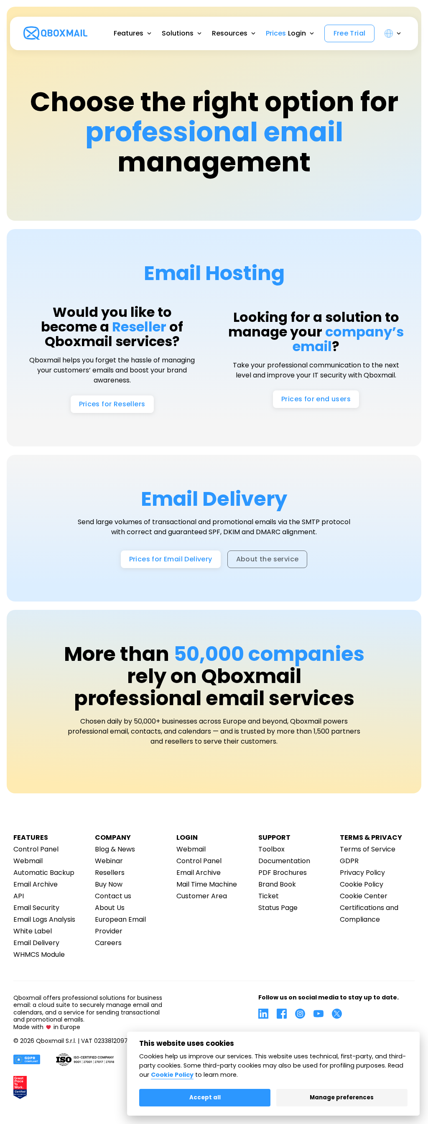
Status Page (278, 907)
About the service (267, 559)
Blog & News (115, 849)
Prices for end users (316, 399)
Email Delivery (36, 943)
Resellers (110, 872)
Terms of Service (367, 849)
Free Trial (350, 33)
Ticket (268, 896)
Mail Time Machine (206, 884)
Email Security (36, 907)
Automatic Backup (43, 872)
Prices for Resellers (112, 404)
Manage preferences (342, 1097)
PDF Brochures (282, 872)
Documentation (284, 861)
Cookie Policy (361, 884)
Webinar (109, 861)
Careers (108, 943)
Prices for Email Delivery (170, 559)
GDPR (349, 861)
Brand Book (277, 884)
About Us (110, 907)
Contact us (113, 896)
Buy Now (108, 884)
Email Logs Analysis (44, 919)
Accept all (205, 1097)
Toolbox (271, 849)
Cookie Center (363, 896)
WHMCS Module (39, 954)
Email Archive (35, 884)
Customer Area (201, 896)
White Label (32, 931)
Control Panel (36, 849)
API (18, 896)
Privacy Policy (362, 872)
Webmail (28, 861)
